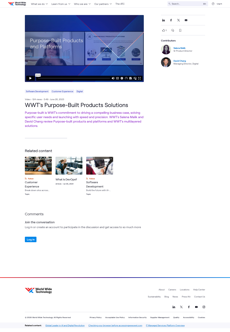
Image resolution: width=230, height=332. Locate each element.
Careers (172, 289)
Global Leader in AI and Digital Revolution (65, 325)
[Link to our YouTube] (196, 307)
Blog (166, 296)
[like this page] (163, 30)
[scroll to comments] (172, 30)
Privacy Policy (96, 317)
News (175, 296)
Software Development (37, 91)
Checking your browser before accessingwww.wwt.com (115, 325)
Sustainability (154, 296)
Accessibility (188, 317)
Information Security (137, 317)
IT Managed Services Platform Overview (165, 325)
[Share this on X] (178, 20)
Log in (219, 4)
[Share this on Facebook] (171, 20)
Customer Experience (62, 91)
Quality (176, 317)
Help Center (199, 289)
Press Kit (186, 296)
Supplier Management (159, 317)
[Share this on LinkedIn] (163, 20)
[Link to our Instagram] (204, 307)
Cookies (201, 317)
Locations (184, 289)
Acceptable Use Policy (115, 317)
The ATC (120, 3)
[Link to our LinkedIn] (174, 307)
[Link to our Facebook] (189, 307)
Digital (80, 91)
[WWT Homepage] (17, 4)
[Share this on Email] (186, 20)
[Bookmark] (79, 160)
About (162, 289)
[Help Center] (213, 4)
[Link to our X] (181, 307)
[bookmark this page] (180, 30)
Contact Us (199, 296)
